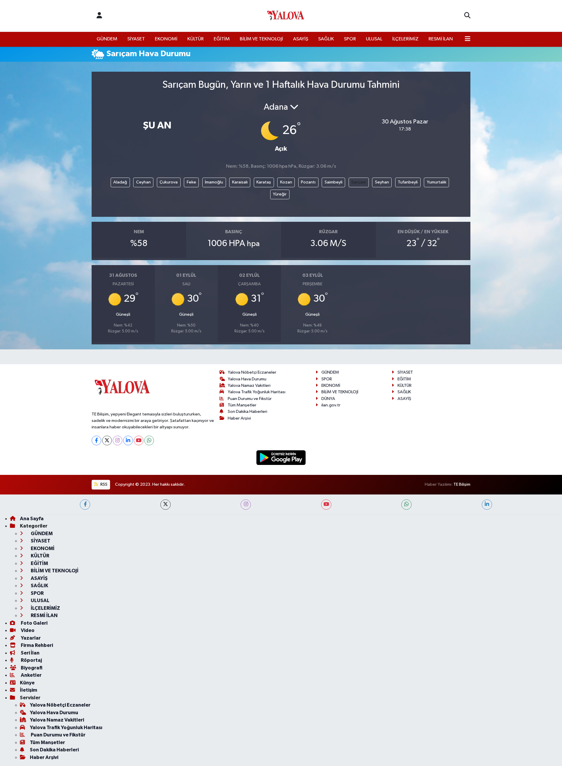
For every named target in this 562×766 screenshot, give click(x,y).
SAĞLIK (326, 39)
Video (27, 630)
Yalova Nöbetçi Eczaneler (252, 372)
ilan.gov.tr (330, 405)
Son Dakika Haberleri (247, 411)
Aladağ (120, 182)
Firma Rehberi (36, 645)
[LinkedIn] (128, 440)
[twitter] (165, 504)
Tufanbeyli (408, 182)
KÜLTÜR (195, 39)
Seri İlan (30, 652)
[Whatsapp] (149, 440)
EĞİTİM (222, 39)
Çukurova (169, 182)
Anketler (31, 675)
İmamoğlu (214, 182)
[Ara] (467, 16)
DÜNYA (328, 398)
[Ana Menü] (467, 39)
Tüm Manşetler (242, 405)
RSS (103, 484)
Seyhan (382, 182)
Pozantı (308, 182)
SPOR (350, 39)
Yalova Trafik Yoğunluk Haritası (256, 392)
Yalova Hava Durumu (247, 379)
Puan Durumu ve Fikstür (250, 398)
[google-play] (281, 457)
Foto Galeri (33, 623)
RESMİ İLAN (441, 39)
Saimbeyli (333, 182)
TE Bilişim (461, 484)
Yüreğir (280, 194)
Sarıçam (358, 182)
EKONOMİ (166, 39)
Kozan (286, 182)
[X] (107, 440)
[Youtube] (138, 440)
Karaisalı (240, 182)
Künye (27, 682)
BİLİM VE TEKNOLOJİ (261, 39)
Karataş (263, 182)
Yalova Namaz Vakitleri (249, 385)
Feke (191, 182)
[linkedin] (487, 504)
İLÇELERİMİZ (405, 39)
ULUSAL (374, 39)
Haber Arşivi (239, 418)
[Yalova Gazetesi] (285, 16)
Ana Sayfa (32, 518)
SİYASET (136, 39)
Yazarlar (30, 638)
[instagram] (246, 504)
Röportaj (31, 660)
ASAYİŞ (300, 39)
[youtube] (326, 504)
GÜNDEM (107, 39)
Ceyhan (143, 182)
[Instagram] (117, 440)
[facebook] (85, 504)
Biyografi (31, 667)
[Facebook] (96, 440)
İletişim (28, 690)
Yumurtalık (436, 182)
